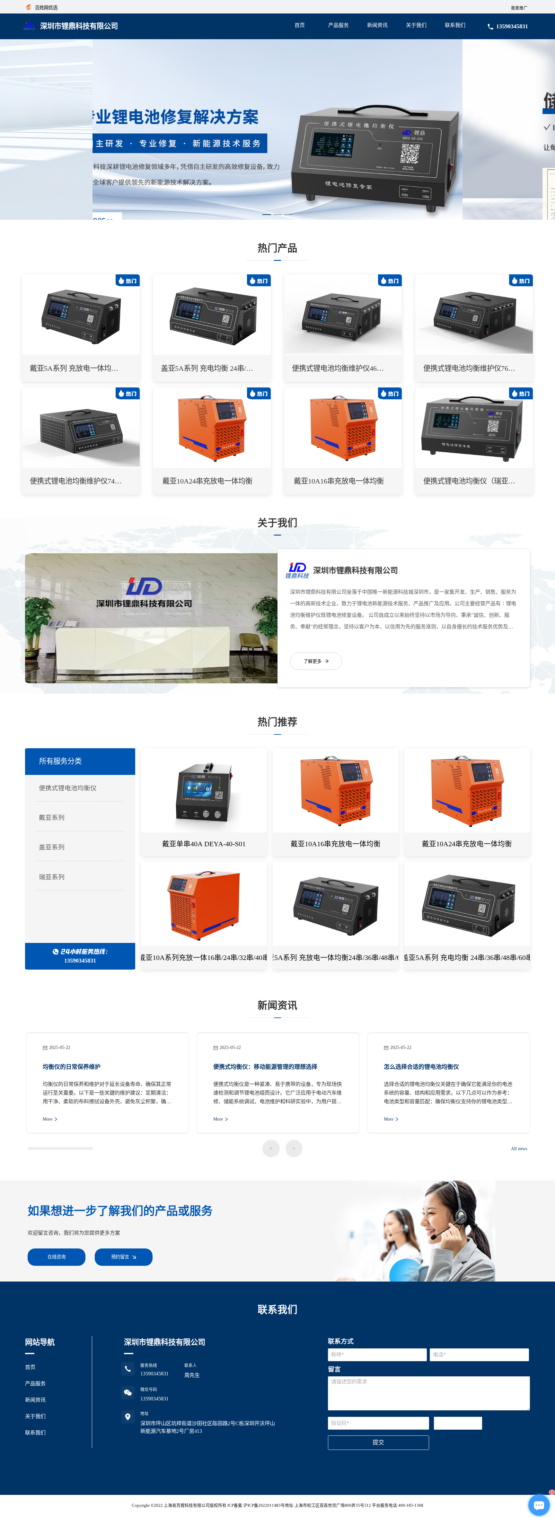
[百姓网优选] (28, 5)
